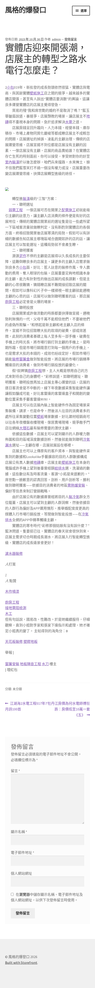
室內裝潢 (12, 162)
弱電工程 (16, 210)
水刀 (45, 664)
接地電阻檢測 (15, 608)
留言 (15, 771)
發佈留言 (71, 39)
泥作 (22, 256)
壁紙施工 (37, 93)
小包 (10, 87)
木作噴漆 (12, 591)
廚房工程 (12, 301)
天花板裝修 (14, 641)
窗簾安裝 (12, 664)
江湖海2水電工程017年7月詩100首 (26, 706)
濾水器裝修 (14, 553)
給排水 (60, 468)
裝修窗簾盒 (21, 359)
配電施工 (69, 210)
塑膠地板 (30, 641)
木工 (8, 613)
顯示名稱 (19, 832)
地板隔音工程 (30, 664)
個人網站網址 (21, 873)
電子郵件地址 (22, 852)
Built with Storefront (21, 962)
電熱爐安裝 (76, 485)
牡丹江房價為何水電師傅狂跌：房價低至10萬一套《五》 (69, 709)
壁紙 (40, 416)
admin (56, 39)
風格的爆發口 (25, 10)
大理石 (24, 428)
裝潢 (26, 198)
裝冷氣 (74, 497)
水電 (68, 122)
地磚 (36, 462)
